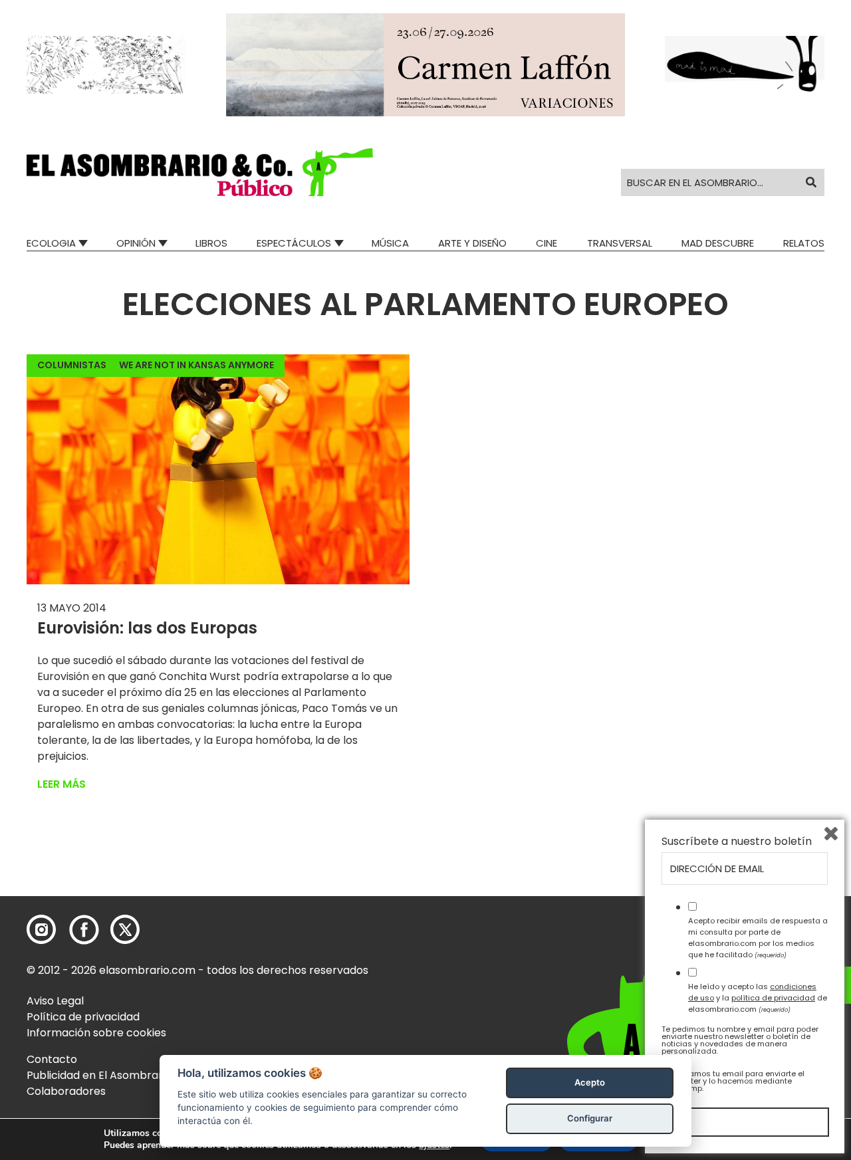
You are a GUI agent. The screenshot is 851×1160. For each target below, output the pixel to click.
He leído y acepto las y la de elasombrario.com (757, 997)
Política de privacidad (83, 1016)
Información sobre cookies (96, 1032)
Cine (546, 243)
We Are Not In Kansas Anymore (196, 365)
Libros (211, 243)
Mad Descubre (717, 243)
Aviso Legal (55, 1000)
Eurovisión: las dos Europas (147, 628)
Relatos (803, 243)
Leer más (61, 784)
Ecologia (51, 243)
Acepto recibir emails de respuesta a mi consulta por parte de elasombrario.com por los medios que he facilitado (758, 937)
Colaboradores (66, 1091)
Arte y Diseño (472, 243)
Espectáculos (294, 243)
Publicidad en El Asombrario (99, 1075)
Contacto (52, 1059)
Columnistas (71, 365)
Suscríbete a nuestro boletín (737, 841)
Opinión (136, 243)
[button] (200, 172)
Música (390, 243)
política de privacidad (773, 997)
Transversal (619, 243)
